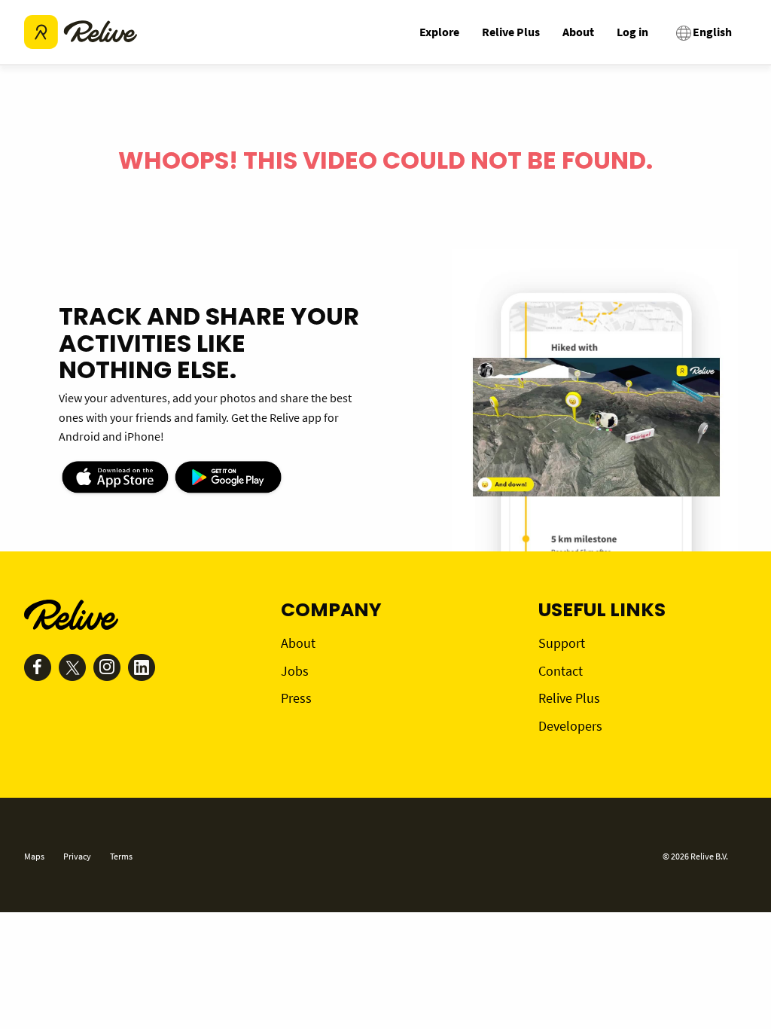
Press (296, 698)
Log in (632, 31)
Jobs (295, 670)
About (578, 31)
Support (561, 643)
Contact (560, 670)
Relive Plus (511, 31)
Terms (121, 856)
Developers (570, 725)
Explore (439, 31)
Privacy (77, 856)
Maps (34, 856)
